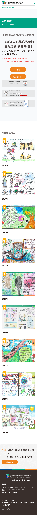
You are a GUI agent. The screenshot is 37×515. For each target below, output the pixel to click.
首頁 (3, 25)
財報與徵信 (6, 505)
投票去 (18, 69)
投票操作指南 (18, 76)
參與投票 (9, 462)
